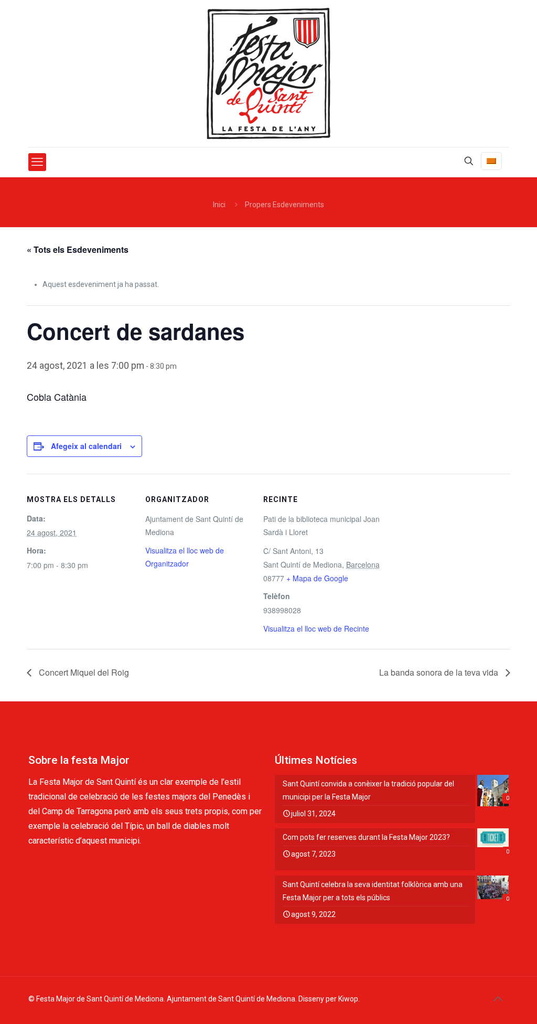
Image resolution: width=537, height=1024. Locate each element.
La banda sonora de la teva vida (439, 672)
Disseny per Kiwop (328, 999)
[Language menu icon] (491, 161)
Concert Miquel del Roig (83, 672)
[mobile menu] (37, 162)
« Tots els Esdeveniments (77, 249)
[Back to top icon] (498, 999)
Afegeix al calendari (86, 446)
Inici (219, 204)
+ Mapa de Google (317, 578)
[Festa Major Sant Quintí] (268, 73)
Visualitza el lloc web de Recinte (316, 628)
